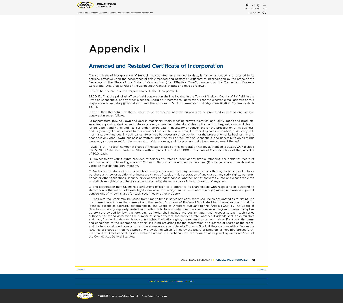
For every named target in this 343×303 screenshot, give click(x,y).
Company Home (167, 281)
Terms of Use (161, 296)
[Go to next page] (266, 12)
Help (191, 281)
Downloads (179, 281)
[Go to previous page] (263, 12)
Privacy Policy (147, 296)
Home (79, 12)
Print (187, 281)
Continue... (262, 269)
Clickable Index (154, 281)
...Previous (80, 269)
